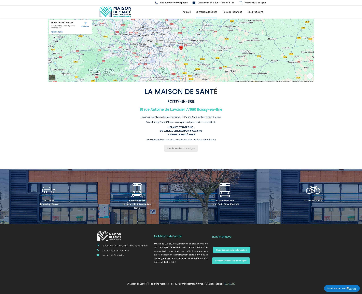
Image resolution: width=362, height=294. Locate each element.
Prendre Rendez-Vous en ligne (181, 148)
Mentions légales (213, 283)
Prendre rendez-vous (337, 288)
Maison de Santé (137, 283)
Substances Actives (193, 283)
